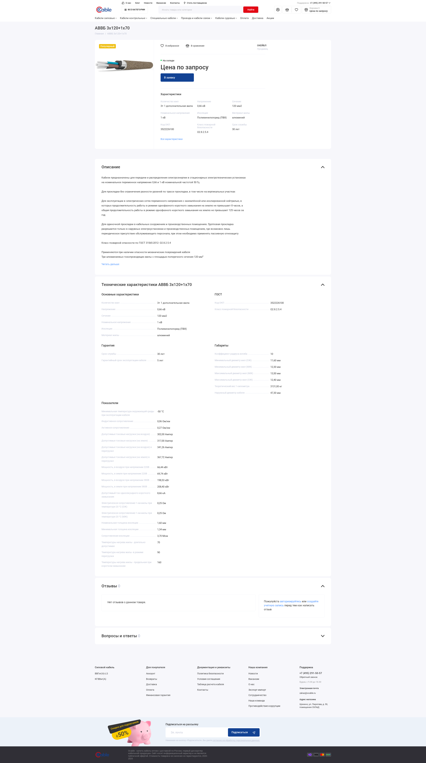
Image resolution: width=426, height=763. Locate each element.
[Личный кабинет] (278, 9)
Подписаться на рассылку (182, 724)
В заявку (169, 77)
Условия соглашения (208, 679)
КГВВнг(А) (100, 679)
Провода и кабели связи (195, 18)
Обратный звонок (309, 677)
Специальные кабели (163, 18)
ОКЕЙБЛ (261, 45)
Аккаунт (150, 673)
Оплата (244, 18)
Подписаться (239, 732)
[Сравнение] (287, 9)
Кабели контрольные (132, 18)
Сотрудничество (257, 695)
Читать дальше (110, 264)
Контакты (175, 3)
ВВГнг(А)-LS (101, 673)
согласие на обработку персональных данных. (236, 740)
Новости (148, 3)
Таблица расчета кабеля (210, 684)
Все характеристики (172, 139)
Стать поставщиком (197, 3)
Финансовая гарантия (158, 695)
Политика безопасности (210, 673)
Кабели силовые (105, 18)
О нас (128, 3)
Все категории (136, 9)
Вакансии (161, 3)
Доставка (257, 18)
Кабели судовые (225, 18)
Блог (137, 3)
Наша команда (256, 700)
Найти (250, 9)
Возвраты (151, 679)
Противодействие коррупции (264, 706)
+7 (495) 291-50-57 (312, 3)
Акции (270, 18)
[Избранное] (296, 9)
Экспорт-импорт (257, 689)
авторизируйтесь (290, 601)
